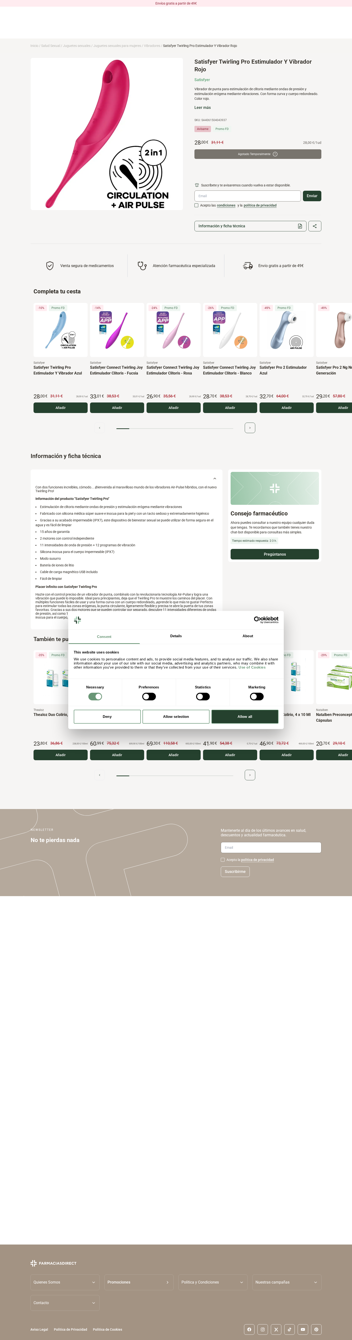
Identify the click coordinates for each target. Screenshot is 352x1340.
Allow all (245, 717)
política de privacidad (260, 205)
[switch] (149, 696)
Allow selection (176, 717)
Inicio (34, 46)
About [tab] (248, 636)
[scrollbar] (174, 428)
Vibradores (152, 46)
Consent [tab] (104, 637)
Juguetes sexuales (77, 46)
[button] (139, 1282)
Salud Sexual (50, 46)
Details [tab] (176, 636)
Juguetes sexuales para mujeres (117, 46)
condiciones (226, 205)
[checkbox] (196, 205)
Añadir (61, 408)
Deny (107, 717)
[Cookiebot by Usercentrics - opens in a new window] (257, 620)
